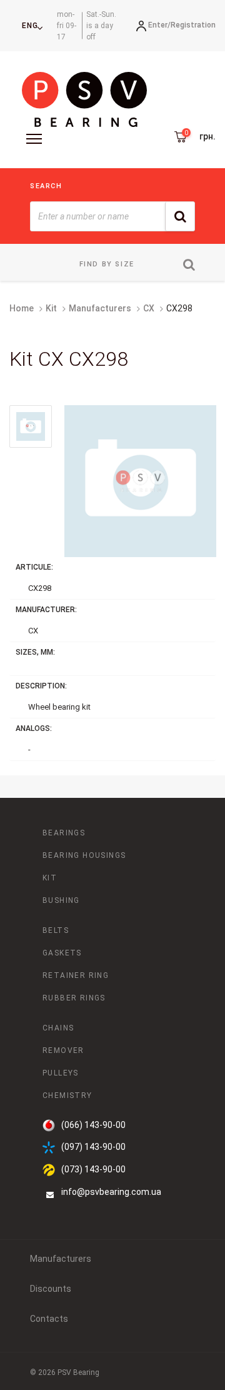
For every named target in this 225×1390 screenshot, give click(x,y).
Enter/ (159, 25)
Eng (30, 25)
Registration (193, 25)
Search (46, 186)
